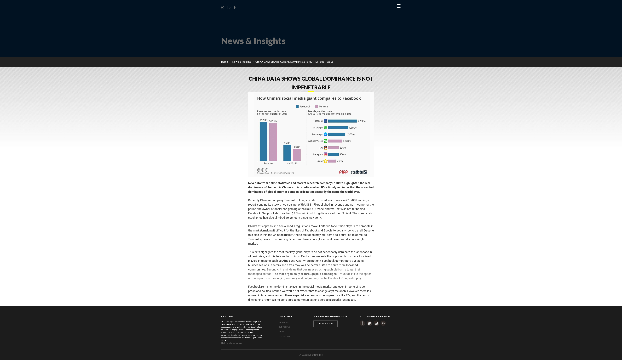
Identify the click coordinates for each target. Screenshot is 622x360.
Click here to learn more (231, 343)
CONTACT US (284, 336)
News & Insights (241, 61)
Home (224, 61)
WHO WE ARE (284, 322)
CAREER (282, 332)
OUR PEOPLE (284, 327)
